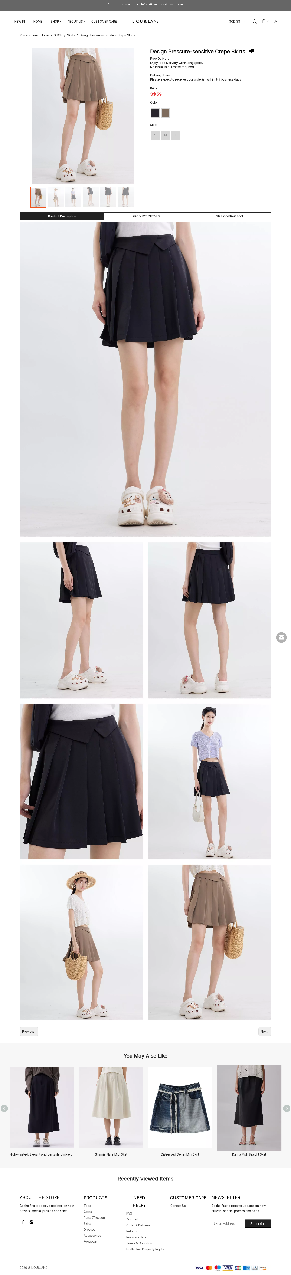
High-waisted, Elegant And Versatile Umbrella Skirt (42, 1154)
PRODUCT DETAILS (146, 216)
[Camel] (165, 113)
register (269, 40)
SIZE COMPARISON (229, 216)
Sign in (269, 33)
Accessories (92, 1235)
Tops (87, 1205)
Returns (131, 1231)
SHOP (55, 21)
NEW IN (19, 21)
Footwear (90, 1241)
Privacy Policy (136, 1237)
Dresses (89, 1229)
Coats (88, 1211)
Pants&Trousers (95, 1217)
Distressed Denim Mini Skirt (180, 1154)
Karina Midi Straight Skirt (249, 1154)
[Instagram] (31, 1222)
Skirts (87, 1223)
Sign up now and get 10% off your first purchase (145, 4)
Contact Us (178, 1205)
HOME (37, 21)
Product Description (62, 216)
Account (132, 1219)
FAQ (129, 1213)
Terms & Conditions (140, 1243)
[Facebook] (23, 1222)
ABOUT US (75, 21)
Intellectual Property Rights (145, 1249)
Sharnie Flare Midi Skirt (111, 1154)
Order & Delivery (138, 1225)
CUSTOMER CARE (104, 21)
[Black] (155, 113)
